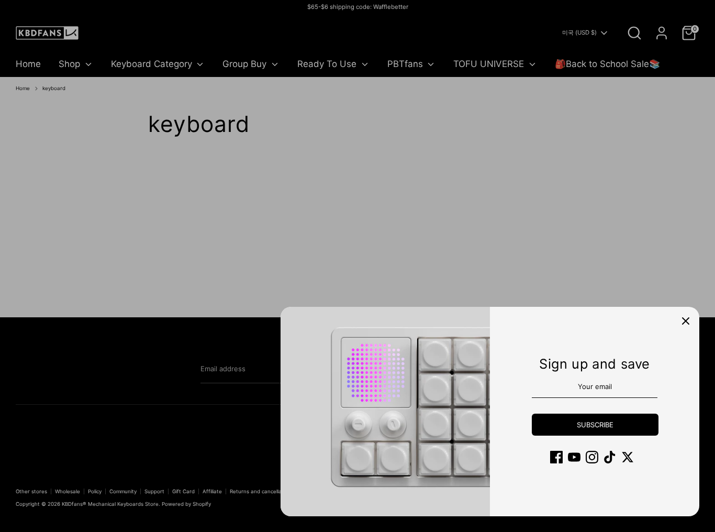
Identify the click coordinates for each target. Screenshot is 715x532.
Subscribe (595, 424)
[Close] (685, 320)
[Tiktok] (610, 457)
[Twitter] (627, 457)
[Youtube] (574, 457)
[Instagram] (592, 457)
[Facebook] (556, 457)
